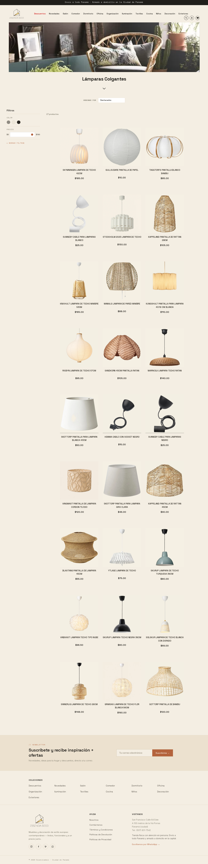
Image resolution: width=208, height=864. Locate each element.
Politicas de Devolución (100, 834)
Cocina (109, 791)
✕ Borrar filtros (15, 143)
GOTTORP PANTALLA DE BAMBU (164, 704)
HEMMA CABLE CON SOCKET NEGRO (122, 436)
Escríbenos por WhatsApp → (146, 844)
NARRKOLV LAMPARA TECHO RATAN (165, 370)
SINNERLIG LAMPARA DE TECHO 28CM (79, 704)
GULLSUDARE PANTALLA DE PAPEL (122, 170)
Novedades (60, 785)
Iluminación (60, 791)
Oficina (161, 785)
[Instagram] (31, 846)
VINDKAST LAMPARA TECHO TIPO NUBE (79, 637)
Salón (83, 785)
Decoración (163, 791)
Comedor (110, 785)
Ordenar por (89, 100)
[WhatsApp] (52, 846)
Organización (35, 791)
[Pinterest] (45, 846)
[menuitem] (40, 13)
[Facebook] (38, 846)
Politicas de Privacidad (100, 839)
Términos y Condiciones (101, 829)
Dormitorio (137, 785)
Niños (134, 791)
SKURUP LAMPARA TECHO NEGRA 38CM (122, 637)
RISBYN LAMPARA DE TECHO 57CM (79, 370)
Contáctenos (95, 825)
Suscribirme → (163, 753)
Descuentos (35, 785)
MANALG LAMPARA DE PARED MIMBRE (122, 303)
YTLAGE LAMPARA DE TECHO (122, 570)
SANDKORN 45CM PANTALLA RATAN (122, 370)
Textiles (84, 791)
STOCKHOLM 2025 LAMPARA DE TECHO (122, 237)
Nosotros (93, 820)
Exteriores (34, 797)
